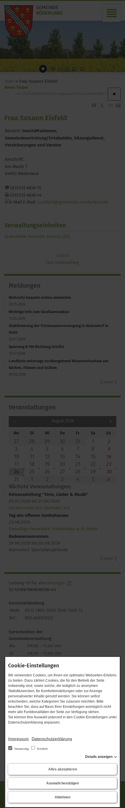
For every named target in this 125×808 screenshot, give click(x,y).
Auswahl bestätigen (62, 783)
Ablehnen (62, 797)
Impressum (18, 738)
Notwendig (22, 748)
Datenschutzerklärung (52, 738)
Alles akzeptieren (62, 769)
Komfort (42, 748)
